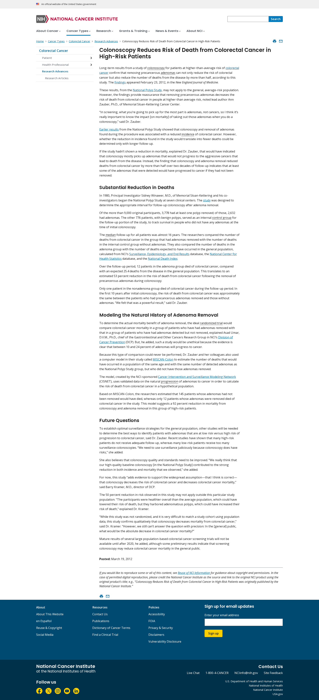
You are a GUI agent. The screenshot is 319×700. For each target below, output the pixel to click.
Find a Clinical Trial (105, 635)
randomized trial (211, 323)
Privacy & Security (160, 628)
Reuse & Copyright (49, 628)
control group (221, 218)
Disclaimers (156, 635)
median (111, 235)
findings (120, 82)
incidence (187, 134)
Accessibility (156, 614)
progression (169, 381)
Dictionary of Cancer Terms (111, 628)
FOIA (151, 621)
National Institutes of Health (266, 685)
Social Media (44, 635)
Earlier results (109, 129)
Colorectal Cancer (53, 50)
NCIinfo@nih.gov (246, 673)
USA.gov (278, 694)
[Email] (281, 41)
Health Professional (55, 64)
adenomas (168, 73)
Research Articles (56, 78)
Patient (47, 58)
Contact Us (100, 614)
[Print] (274, 41)
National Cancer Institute (268, 690)
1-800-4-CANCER (217, 673)
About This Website (50, 614)
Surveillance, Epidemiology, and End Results (159, 254)
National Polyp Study (147, 90)
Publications (100, 621)
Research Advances (55, 71)
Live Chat (193, 673)
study (207, 200)
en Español (44, 621)
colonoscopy (156, 68)
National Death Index (162, 259)
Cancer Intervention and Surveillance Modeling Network (197, 377)
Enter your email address (222, 615)
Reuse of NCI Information (194, 573)
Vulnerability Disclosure (164, 641)
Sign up (213, 633)
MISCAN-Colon (163, 359)
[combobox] (248, 19)
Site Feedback (273, 673)
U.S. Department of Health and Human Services (254, 681)
